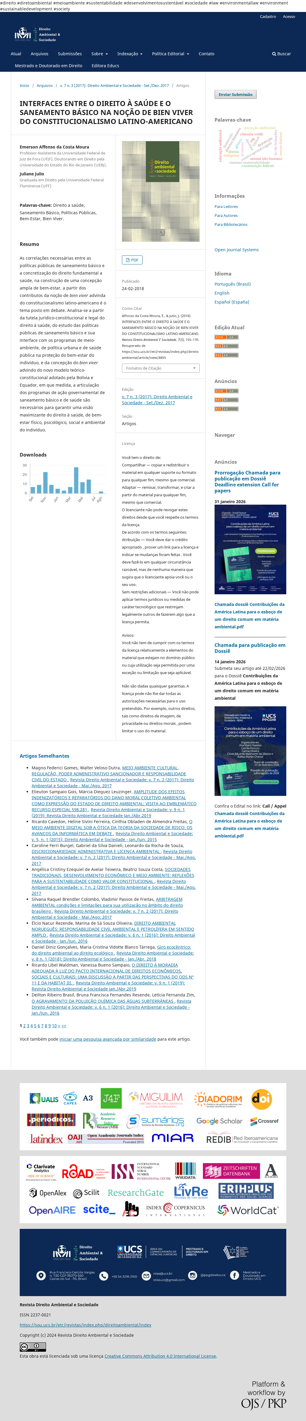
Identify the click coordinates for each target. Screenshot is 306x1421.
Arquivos (39, 53)
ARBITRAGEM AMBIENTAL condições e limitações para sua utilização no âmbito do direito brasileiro (107, 905)
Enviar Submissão (236, 94)
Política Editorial (169, 53)
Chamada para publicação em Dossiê (250, 648)
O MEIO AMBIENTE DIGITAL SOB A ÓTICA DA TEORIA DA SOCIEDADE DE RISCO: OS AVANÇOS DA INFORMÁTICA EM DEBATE (112, 827)
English (222, 293)
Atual (16, 53)
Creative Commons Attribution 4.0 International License (160, 1356)
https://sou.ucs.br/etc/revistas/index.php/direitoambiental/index (85, 1325)
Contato (206, 53)
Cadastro (268, 16)
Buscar (283, 53)
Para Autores (226, 215)
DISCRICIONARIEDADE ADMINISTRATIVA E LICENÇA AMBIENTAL (96, 851)
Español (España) (232, 302)
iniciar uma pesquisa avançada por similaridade (107, 1039)
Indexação (128, 53)
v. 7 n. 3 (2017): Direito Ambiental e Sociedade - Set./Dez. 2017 (114, 85)
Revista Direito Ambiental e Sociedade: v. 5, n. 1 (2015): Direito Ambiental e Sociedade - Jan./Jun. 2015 (112, 836)
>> (64, 1025)
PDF (134, 260)
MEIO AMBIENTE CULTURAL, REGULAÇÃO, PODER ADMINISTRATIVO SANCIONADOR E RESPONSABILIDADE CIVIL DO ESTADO (109, 774)
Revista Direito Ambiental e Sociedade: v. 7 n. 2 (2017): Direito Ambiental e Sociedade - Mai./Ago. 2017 (114, 857)
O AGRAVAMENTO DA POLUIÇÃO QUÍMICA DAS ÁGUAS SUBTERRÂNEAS (103, 1001)
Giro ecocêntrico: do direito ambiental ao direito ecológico (111, 950)
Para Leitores (226, 206)
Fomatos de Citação (143, 368)
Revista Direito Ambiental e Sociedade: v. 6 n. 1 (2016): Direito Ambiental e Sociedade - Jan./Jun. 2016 (111, 1007)
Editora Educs (105, 65)
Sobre (97, 53)
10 (54, 1025)
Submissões (70, 53)
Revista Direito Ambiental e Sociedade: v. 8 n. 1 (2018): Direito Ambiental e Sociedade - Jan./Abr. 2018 (113, 956)
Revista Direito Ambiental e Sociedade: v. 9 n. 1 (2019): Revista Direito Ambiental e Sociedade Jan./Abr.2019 (108, 812)
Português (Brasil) (233, 284)
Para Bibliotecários (231, 224)
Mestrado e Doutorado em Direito (48, 65)
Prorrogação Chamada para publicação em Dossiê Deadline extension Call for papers (248, 481)
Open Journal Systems (237, 249)
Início (24, 85)
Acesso (289, 16)
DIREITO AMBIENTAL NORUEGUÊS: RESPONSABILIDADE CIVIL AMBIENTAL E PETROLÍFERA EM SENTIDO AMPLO (113, 929)
